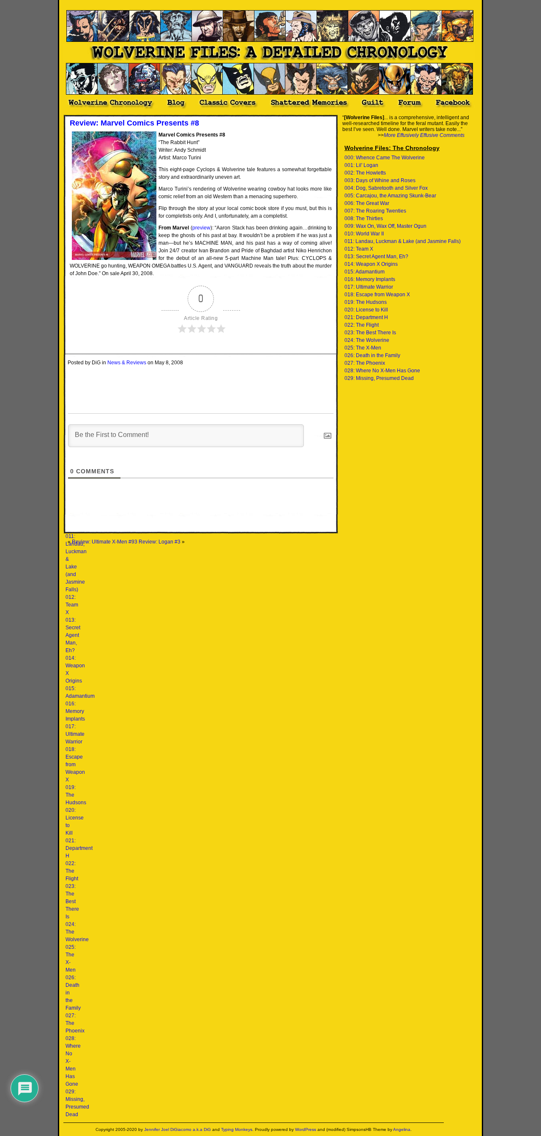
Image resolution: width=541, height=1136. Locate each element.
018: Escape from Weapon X (75, 764)
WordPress (305, 1129)
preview (201, 228)
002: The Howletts (365, 173)
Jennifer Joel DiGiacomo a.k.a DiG (177, 1129)
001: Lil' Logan (361, 165)
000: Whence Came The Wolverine (384, 158)
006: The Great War (366, 203)
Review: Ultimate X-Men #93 (104, 542)
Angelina (401, 1129)
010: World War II (364, 234)
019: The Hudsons (365, 302)
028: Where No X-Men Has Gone (382, 371)
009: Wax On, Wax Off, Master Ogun (385, 226)
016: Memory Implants (75, 711)
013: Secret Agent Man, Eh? (73, 635)
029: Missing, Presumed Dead (379, 378)
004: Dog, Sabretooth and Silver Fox (386, 188)
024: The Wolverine (366, 340)
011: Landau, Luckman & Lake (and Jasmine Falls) (402, 241)
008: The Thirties (363, 218)
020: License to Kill (366, 310)
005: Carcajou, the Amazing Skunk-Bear (390, 196)
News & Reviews (126, 363)
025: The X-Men (362, 348)
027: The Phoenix (364, 363)
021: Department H (79, 848)
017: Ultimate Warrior (75, 734)
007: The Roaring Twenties (375, 211)
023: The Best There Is (72, 901)
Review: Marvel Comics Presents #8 (134, 123)
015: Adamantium (364, 272)
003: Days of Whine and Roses (379, 180)
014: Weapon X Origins (371, 264)
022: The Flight (72, 871)
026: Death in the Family (372, 355)
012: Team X (72, 604)
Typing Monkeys (236, 1129)
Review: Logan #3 (159, 542)
